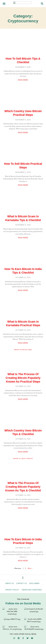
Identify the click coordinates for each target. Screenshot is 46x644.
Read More (23, 80)
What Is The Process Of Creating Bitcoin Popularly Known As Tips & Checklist (23, 486)
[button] (4, 3)
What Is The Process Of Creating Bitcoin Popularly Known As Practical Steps (23, 378)
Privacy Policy (12, 590)
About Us (9, 583)
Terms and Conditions (32, 590)
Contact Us (21, 583)
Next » (30, 568)
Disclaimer (34, 583)
